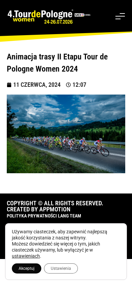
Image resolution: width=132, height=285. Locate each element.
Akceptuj (27, 268)
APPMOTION (54, 209)
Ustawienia (61, 268)
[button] (120, 17)
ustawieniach (26, 256)
